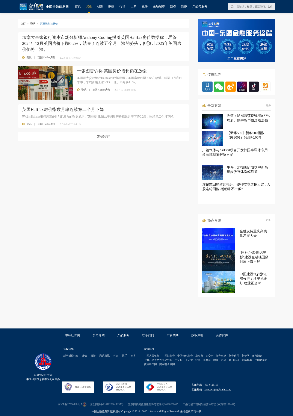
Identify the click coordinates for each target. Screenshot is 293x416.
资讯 (89, 6)
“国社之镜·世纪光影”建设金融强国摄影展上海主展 (254, 257)
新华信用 (234, 355)
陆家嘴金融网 (167, 364)
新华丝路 (221, 355)
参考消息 (257, 355)
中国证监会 (168, 355)
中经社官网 (72, 335)
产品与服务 (199, 6)
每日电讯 (234, 360)
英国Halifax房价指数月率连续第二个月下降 (63, 109)
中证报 (179, 360)
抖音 (115, 355)
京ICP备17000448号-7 (70, 404)
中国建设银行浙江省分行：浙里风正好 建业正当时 (253, 278)
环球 (223, 360)
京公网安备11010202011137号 (107, 404)
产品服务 (123, 335)
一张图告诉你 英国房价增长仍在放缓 (112, 70)
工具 (134, 6)
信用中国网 (150, 364)
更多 (268, 105)
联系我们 (148, 335)
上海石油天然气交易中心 (158, 360)
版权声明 (197, 335)
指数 (184, 6)
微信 (84, 355)
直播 (145, 6)
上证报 (189, 360)
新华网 (245, 355)
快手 (124, 355)
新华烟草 (247, 360)
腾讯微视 (104, 355)
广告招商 (173, 335)
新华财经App (70, 355)
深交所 (209, 355)
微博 (93, 355)
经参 (198, 360)
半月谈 (207, 360)
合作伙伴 (222, 335)
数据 (111, 6)
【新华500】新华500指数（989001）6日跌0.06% (245, 135)
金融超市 (159, 6)
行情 (122, 6)
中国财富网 (261, 360)
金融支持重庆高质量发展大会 (253, 233)
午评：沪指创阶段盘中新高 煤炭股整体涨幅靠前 (247, 169)
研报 (100, 6)
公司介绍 (99, 335)
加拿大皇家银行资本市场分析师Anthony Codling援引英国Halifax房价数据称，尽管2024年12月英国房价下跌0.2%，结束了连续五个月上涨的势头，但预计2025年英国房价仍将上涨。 (101, 43)
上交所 (199, 355)
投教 (173, 6)
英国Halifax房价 (46, 57)
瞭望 (216, 360)
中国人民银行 (151, 355)
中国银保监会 (185, 355)
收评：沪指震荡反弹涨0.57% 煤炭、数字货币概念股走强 (248, 118)
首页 (78, 6)
